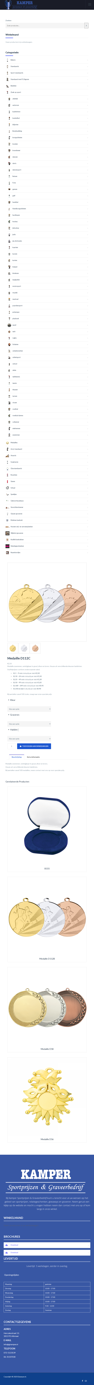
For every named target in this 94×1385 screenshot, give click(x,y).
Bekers (13, 60)
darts (14, 163)
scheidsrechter (17, 351)
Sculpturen (14, 462)
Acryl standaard (16, 449)
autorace (15, 105)
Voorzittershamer (17, 507)
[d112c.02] (24, 648)
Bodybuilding (17, 131)
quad (14, 325)
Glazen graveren (16, 514)
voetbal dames (17, 415)
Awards (13, 455)
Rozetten (14, 475)
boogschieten (17, 137)
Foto (14, 183)
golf (13, 196)
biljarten (15, 125)
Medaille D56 (47, 1139)
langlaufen (16, 280)
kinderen (15, 273)
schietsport (16, 357)
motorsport (16, 286)
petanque (15, 312)
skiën (14, 370)
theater (15, 390)
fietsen (14, 176)
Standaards (15, 66)
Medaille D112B (47, 958)
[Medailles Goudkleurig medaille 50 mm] (12, 648)
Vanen (13, 481)
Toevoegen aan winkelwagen (35, 746)
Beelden (13, 86)
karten (14, 260)
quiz (13, 331)
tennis (14, 383)
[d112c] (47, 602)
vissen (14, 403)
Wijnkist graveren (17, 533)
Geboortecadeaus (17, 501)
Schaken (15, 344)
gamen (14, 189)
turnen (14, 396)
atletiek (15, 99)
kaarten (15, 247)
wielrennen (16, 428)
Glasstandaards (16, 468)
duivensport (16, 170)
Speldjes (14, 494)
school (14, 364)
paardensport (17, 306)
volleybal (15, 422)
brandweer (16, 150)
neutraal (15, 299)
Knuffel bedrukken (17, 540)
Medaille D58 (47, 1049)
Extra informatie (33, 757)
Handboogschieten (19, 209)
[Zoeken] (86, 25)
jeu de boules (17, 241)
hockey (15, 221)
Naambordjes (15, 552)
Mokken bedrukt (17, 520)
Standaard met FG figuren (20, 79)
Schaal (13, 488)
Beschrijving (17, 757)
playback (15, 318)
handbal (15, 202)
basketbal (16, 118)
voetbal (15, 409)
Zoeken (8, 20)
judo (14, 234)
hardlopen (16, 215)
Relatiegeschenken (17, 546)
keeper (15, 267)
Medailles (14, 443)
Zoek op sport (16, 92)
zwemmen (16, 435)
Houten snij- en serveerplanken (22, 527)
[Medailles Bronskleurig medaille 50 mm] (35, 648)
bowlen (15, 144)
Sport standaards (17, 73)
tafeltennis (16, 377)
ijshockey (15, 228)
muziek (15, 293)
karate (14, 254)
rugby (14, 338)
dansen (15, 157)
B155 (47, 868)
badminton (16, 112)
